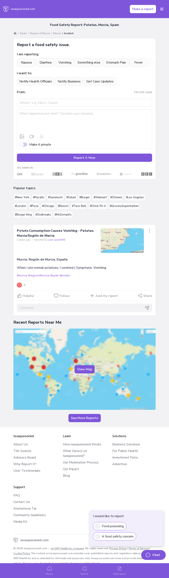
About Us (20, 444)
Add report (119, 574)
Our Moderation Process (81, 462)
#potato (65, 275)
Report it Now (84, 157)
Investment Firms (125, 457)
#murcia (22, 275)
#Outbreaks (43, 215)
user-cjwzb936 (56, 239)
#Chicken (116, 197)
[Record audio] (41, 136)
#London (20, 206)
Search (84, 574)
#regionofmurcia (38, 275)
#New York (22, 197)
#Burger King (23, 215)
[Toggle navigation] (162, 9)
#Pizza (34, 206)
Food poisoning (113, 526)
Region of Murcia (40, 33)
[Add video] (31, 136)
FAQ (16, 495)
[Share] (149, 230)
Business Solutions (126, 444)
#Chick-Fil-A (98, 206)
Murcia (57, 33)
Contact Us (21, 502)
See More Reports (84, 418)
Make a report (143, 9)
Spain (23, 33)
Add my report (106, 296)
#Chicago (48, 206)
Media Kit (20, 521)
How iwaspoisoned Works (82, 444)
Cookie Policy (21, 553)
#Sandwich (55, 197)
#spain (54, 275)
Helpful (28, 296)
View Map (84, 369)
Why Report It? (24, 464)
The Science (22, 451)
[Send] (147, 307)
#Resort (63, 206)
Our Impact (71, 469)
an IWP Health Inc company (67, 548)
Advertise (119, 464)
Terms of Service (138, 548)
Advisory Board (24, 457)
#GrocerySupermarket (124, 206)
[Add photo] (21, 136)
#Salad (71, 197)
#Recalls (38, 197)
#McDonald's (63, 215)
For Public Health (125, 451)
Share (147, 296)
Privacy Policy (118, 548)
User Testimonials (26, 470)
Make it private (40, 144)
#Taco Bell (79, 206)
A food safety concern (118, 536)
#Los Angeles (135, 197)
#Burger (84, 197)
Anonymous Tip (24, 508)
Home (49, 574)
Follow (64, 296)
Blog (66, 475)
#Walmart (100, 197)
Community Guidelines (29, 515)
